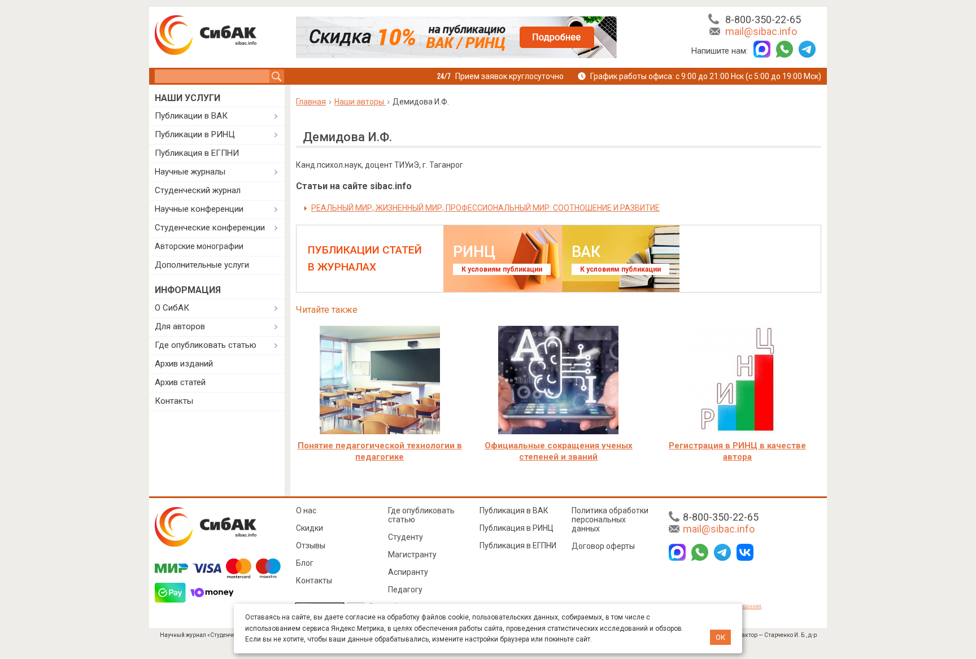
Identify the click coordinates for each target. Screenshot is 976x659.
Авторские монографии (199, 246)
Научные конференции (199, 209)
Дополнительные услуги (202, 265)
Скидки (309, 528)
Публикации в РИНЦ (195, 134)
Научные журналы (190, 172)
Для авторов (180, 326)
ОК (720, 637)
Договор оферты (603, 546)
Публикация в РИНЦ (517, 528)
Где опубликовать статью (205, 345)
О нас (306, 510)
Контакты (174, 401)
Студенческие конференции (210, 227)
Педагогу (405, 589)
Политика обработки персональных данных (610, 519)
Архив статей (180, 382)
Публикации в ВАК (191, 116)
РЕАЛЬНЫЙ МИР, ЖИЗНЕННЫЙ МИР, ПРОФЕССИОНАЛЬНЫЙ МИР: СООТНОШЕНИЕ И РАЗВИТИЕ (485, 207)
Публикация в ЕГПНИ (197, 153)
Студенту (405, 537)
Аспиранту (408, 572)
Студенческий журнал (198, 190)
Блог (304, 563)
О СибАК (172, 308)
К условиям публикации (501, 269)
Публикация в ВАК (514, 510)
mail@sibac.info (761, 31)
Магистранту (412, 554)
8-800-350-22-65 (763, 19)
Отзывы (310, 545)
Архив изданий (184, 364)
